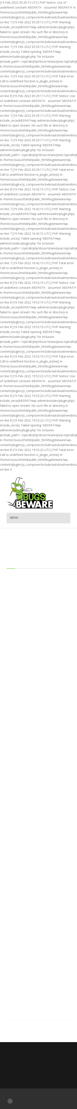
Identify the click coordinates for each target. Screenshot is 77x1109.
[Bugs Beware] (29, 492)
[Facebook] (10, 1101)
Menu (14, 517)
